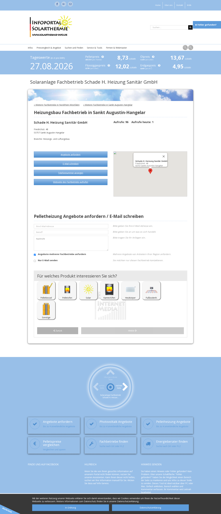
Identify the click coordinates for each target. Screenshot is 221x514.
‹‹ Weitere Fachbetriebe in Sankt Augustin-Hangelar (107, 104)
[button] (150, 171)
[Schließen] (163, 156)
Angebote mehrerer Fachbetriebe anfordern (61, 254)
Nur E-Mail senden (47, 260)
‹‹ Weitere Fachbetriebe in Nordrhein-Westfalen (57, 104)
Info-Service (103, 483)
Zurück (58, 330)
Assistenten (98, 477)
